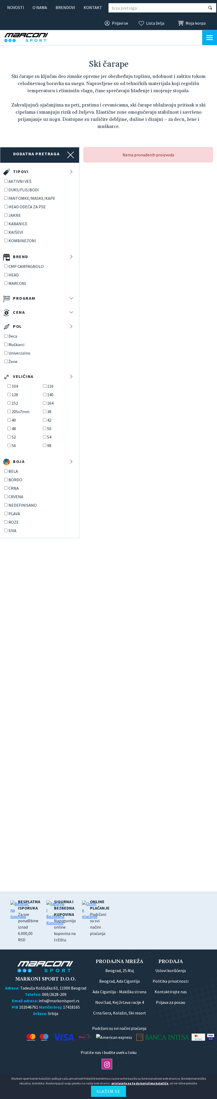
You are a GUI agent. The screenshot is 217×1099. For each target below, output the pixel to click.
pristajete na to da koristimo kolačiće (139, 1083)
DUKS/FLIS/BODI (23, 189)
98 (49, 445)
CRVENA (15, 496)
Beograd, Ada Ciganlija (119, 981)
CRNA (13, 488)
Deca (12, 336)
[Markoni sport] (30, 37)
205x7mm (20, 411)
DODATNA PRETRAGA (36, 153)
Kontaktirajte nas (171, 991)
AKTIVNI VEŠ (19, 181)
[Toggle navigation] (209, 37)
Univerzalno (19, 353)
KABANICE (18, 223)
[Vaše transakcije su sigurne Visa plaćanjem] (210, 1037)
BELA (13, 471)
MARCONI (17, 283)
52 (14, 437)
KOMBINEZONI (22, 240)
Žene (12, 361)
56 (14, 445)
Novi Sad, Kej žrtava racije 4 (119, 1002)
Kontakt (93, 7)
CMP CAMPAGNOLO (26, 266)
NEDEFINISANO (22, 505)
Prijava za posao (170, 1002)
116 (50, 386)
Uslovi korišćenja (170, 970)
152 (15, 403)
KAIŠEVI (15, 232)
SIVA (12, 530)
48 (14, 428)
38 (49, 411)
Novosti (15, 7)
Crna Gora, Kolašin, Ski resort (119, 1013)
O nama (40, 7)
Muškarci (16, 344)
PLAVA (14, 513)
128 (15, 394)
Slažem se (108, 1091)
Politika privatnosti (170, 981)
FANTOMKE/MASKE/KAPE (31, 198)
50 (49, 428)
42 (49, 420)
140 (50, 394)
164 (50, 403)
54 (49, 437)
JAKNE (14, 215)
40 (14, 420)
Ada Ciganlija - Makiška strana (119, 991)
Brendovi (65, 7)
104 (15, 386)
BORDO (15, 479)
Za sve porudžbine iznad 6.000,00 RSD (29, 920)
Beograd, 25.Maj (119, 970)
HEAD (13, 274)
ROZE (13, 522)
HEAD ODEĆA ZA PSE (27, 206)
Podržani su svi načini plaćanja (100, 917)
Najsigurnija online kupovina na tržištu (65, 920)
